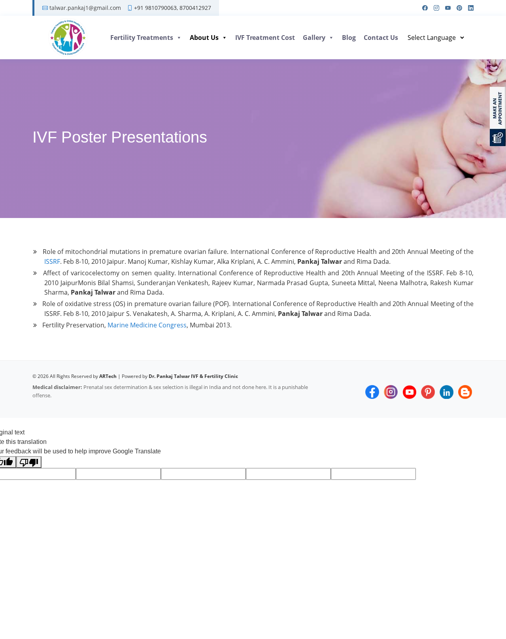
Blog (349, 37)
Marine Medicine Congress (147, 325)
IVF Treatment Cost (265, 37)
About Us (204, 37)
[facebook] (422, 8)
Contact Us (381, 37)
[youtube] (445, 8)
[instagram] (433, 8)
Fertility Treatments (141, 37)
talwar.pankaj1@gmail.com (85, 8)
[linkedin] (468, 8)
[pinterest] (456, 8)
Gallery (314, 37)
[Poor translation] (29, 462)
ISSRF (52, 261)
